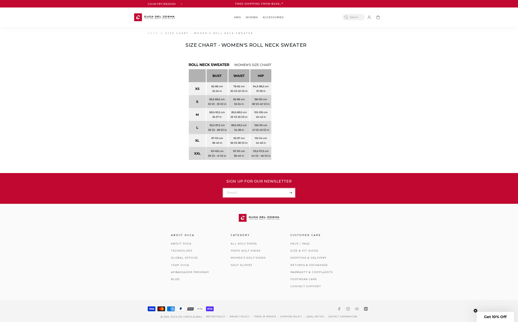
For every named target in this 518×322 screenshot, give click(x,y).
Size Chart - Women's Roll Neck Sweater (209, 33)
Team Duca (180, 265)
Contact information (342, 316)
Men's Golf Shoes (246, 250)
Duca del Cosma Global (186, 317)
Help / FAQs (300, 243)
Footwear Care (303, 279)
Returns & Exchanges (309, 265)
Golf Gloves (241, 265)
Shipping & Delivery (308, 257)
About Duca (181, 243)
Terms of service (265, 316)
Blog (175, 279)
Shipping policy (291, 316)
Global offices (184, 257)
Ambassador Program (190, 272)
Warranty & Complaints (311, 272)
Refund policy (215, 316)
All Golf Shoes (244, 243)
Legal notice (315, 316)
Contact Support (305, 286)
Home (153, 33)
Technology (182, 250)
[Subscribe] (290, 193)
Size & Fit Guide (304, 250)
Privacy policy (240, 316)
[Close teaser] (475, 311)
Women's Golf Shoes (248, 257)
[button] (237, 17)
